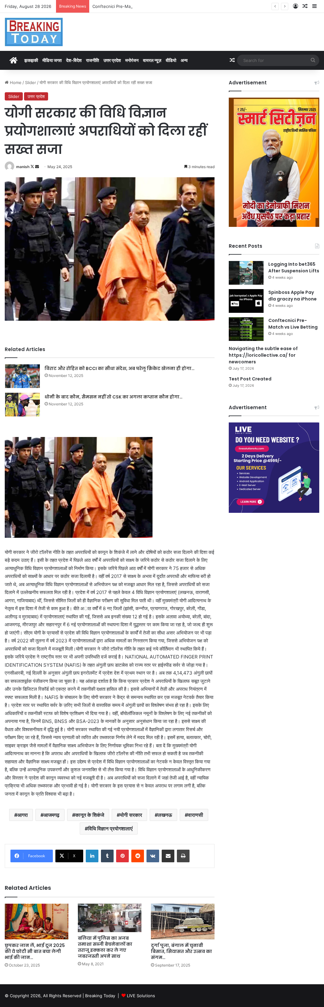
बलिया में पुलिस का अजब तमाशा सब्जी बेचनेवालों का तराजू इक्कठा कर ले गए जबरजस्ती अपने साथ (105, 947)
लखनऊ (165, 815)
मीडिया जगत (52, 60)
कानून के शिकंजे (89, 815)
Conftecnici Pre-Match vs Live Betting (129, 6)
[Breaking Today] (34, 32)
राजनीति (92, 60)
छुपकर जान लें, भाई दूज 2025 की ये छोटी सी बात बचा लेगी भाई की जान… (35, 951)
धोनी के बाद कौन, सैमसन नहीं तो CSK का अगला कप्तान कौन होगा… (114, 397)
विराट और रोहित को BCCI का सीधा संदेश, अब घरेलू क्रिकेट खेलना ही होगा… (120, 368)
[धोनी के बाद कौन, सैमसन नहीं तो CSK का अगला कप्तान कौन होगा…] (22, 404)
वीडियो (171, 60)
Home (15, 82)
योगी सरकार (131, 815)
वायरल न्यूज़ (152, 60)
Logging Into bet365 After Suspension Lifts (293, 267)
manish (22, 166)
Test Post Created (250, 379)
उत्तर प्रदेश (112, 60)
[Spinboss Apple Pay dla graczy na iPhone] (246, 301)
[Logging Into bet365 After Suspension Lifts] (246, 273)
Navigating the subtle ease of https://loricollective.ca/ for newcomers (263, 355)
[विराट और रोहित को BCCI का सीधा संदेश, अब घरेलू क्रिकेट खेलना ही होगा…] (22, 376)
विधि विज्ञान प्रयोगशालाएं (110, 828)
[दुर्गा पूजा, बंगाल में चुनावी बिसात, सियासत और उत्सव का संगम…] (183, 921)
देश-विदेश (74, 60)
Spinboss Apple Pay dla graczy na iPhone (292, 295)
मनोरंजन (132, 60)
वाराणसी (195, 815)
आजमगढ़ (51, 815)
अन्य (184, 60)
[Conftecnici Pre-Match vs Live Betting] (246, 329)
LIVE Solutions (141, 995)
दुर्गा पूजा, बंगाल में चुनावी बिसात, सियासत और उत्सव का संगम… (181, 951)
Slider (30, 82)
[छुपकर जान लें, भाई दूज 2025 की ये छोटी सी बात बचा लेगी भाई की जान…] (36, 921)
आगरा (22, 815)
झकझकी (31, 60)
